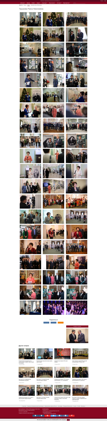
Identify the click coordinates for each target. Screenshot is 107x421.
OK (68, 419)
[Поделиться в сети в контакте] (46, 323)
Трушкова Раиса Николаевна (36, 5)
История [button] (59, 3)
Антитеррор (60, 406)
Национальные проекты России (51, 406)
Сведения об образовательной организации (35, 406)
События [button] (22, 3)
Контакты (83, 406)
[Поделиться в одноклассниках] (61, 323)
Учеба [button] (33, 3)
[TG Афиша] (41, 416)
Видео (25, 5)
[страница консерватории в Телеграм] (35, 416)
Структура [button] (44, 3)
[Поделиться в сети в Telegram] (53, 323)
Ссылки (74, 406)
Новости (21, 5)
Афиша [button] (28, 3)
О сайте (78, 406)
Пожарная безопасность (67, 406)
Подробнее (64, 419)
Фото (29, 5)
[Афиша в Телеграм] (71, 416)
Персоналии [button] (52, 3)
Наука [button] (38, 3)
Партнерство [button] (66, 3)
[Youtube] (47, 416)
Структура (24, 406)
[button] (67, 335)
